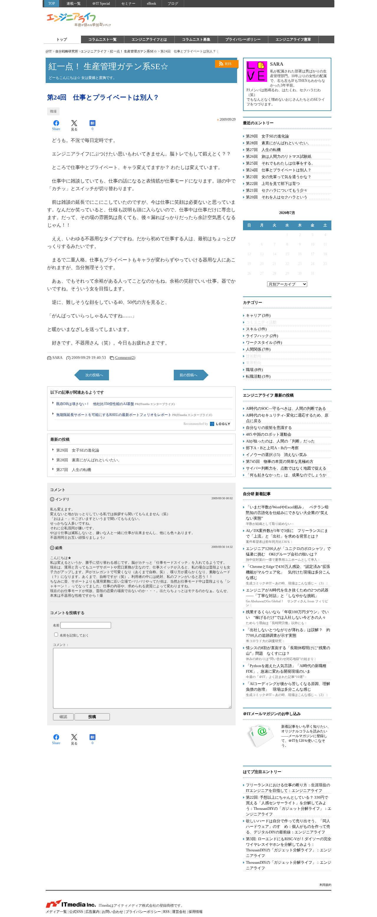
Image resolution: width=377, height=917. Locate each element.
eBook (151, 3)
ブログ (173, 3)
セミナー (128, 3)
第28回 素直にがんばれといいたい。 (89, 460)
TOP (51, 3)
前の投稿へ (188, 375)
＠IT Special (101, 3)
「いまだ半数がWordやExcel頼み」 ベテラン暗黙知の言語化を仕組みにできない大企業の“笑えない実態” (287, 512)
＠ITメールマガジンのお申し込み (272, 714)
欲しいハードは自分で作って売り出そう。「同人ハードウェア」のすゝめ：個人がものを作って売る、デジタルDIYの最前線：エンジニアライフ (288, 826)
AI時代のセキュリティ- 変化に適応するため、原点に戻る (287, 418)
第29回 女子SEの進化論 (77, 450)
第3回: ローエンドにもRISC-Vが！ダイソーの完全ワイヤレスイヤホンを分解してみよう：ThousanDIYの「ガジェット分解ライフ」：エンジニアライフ (288, 847)
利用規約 (325, 884)
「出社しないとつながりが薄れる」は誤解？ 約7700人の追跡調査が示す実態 (288, 633)
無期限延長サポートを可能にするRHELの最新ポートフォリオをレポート (134, 415)
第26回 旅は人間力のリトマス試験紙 (278, 156)
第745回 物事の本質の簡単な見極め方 (279, 461)
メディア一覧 (56, 912)
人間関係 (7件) (258, 349)
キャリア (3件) (258, 315)
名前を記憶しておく (74, 635)
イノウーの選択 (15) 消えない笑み (276, 454)
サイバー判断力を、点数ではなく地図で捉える (286, 468)
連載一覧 (74, 3)
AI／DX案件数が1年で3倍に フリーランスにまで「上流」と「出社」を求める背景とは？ (287, 533)
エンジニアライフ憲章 (293, 39)
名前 (56, 625)
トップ (61, 39)
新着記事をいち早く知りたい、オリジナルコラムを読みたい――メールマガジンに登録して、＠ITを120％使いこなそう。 (306, 735)
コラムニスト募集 (196, 39)
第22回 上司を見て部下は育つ (273, 183)
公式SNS (76, 912)
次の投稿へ (94, 375)
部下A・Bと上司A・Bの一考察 (272, 448)
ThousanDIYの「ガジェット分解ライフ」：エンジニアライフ (288, 865)
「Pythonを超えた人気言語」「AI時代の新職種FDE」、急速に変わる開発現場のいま (286, 669)
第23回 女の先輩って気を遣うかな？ (278, 177)
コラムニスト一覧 (102, 39)
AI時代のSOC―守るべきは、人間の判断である (286, 408)
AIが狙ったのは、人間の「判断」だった (280, 441)
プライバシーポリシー (243, 39)
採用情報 (195, 912)
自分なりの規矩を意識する (269, 427)
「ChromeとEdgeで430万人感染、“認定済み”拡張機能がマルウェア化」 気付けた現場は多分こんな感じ (288, 572)
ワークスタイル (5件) (264, 342)
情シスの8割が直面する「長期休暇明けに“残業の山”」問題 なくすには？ (288, 651)
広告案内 (92, 912)
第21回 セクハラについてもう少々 (276, 190)
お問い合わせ (112, 912)
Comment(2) (125, 357)
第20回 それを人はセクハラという (276, 197)
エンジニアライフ (79, 20)
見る (74, 129)
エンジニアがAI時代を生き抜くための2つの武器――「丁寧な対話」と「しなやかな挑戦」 (287, 593)
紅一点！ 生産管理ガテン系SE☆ (133, 51)
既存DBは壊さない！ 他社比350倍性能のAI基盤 (115, 404)
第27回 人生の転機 (73, 469)
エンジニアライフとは (149, 39)
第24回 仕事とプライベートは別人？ (278, 170)
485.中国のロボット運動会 (268, 434)
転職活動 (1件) (258, 376)
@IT (49, 51)
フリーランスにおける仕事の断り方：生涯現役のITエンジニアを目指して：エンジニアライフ (288, 788)
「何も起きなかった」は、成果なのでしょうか (286, 475)
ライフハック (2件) (262, 336)
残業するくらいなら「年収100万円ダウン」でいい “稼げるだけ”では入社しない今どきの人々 (287, 615)
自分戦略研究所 (66, 51)
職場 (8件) (254, 369)
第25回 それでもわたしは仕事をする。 (280, 163)
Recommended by (196, 423)
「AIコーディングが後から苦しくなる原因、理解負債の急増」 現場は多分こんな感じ (288, 686)
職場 (53, 111)
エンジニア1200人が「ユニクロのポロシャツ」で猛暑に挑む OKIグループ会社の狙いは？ (288, 551)
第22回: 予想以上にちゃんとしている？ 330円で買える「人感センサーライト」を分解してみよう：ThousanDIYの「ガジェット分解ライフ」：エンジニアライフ (288, 805)
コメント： (61, 644)
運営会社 (179, 912)
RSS (228, 64)
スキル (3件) (256, 329)
